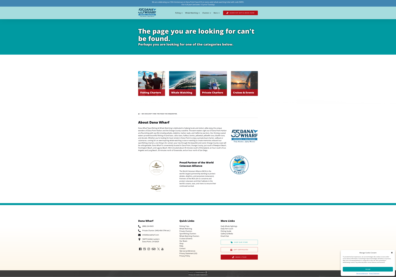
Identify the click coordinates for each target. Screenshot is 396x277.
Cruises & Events (185, 238)
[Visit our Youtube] (162, 249)
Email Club (225, 236)
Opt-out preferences (362, 273)
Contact (182, 248)
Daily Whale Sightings (229, 226)
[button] (392, 253)
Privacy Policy (184, 256)
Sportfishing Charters (187, 233)
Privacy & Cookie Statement (198, 275)
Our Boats (183, 241)
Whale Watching (185, 229)
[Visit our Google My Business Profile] (144, 249)
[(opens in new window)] (239, 157)
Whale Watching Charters (189, 236)
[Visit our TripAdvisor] (154, 249)
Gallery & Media (227, 233)
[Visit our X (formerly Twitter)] (158, 249)
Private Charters (185, 231)
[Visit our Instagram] (148, 249)
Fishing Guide (226, 231)
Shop (181, 243)
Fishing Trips (184, 226)
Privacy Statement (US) (188, 253)
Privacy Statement (374, 273)
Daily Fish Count (227, 229)
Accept (367, 269)
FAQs (181, 246)
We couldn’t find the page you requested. (160, 114)
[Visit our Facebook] (140, 249)
